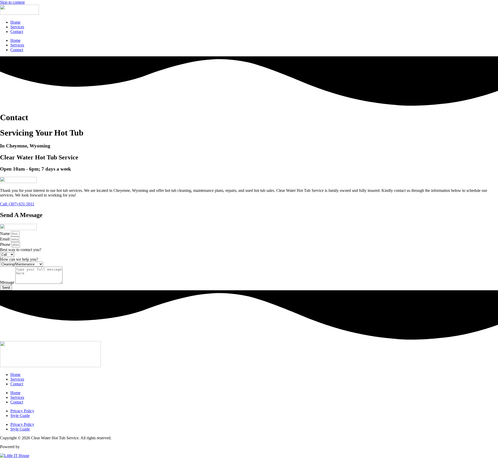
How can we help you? (19, 259)
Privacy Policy (22, 411)
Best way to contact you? (20, 249)
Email (5, 239)
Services (17, 27)
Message (7, 282)
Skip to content (12, 2)
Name (5, 233)
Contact (16, 31)
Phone (5, 244)
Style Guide (20, 415)
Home (15, 22)
